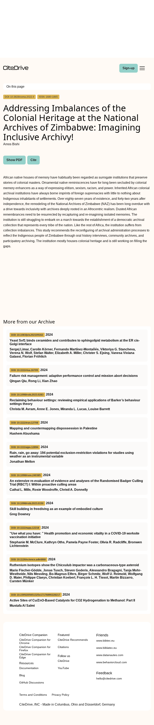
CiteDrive (63, 660)
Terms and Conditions (33, 694)
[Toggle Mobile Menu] (142, 68)
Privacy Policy (60, 694)
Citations (63, 647)
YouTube (63, 668)
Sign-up (129, 68)
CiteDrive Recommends (73, 639)
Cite (33, 160)
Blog (22, 675)
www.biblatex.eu (106, 647)
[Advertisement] (77, 30)
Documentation (28, 668)
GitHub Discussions (31, 682)
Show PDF (14, 160)
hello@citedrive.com (109, 678)
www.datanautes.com (109, 655)
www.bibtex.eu (105, 640)
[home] (15, 69)
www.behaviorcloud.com (111, 662)
